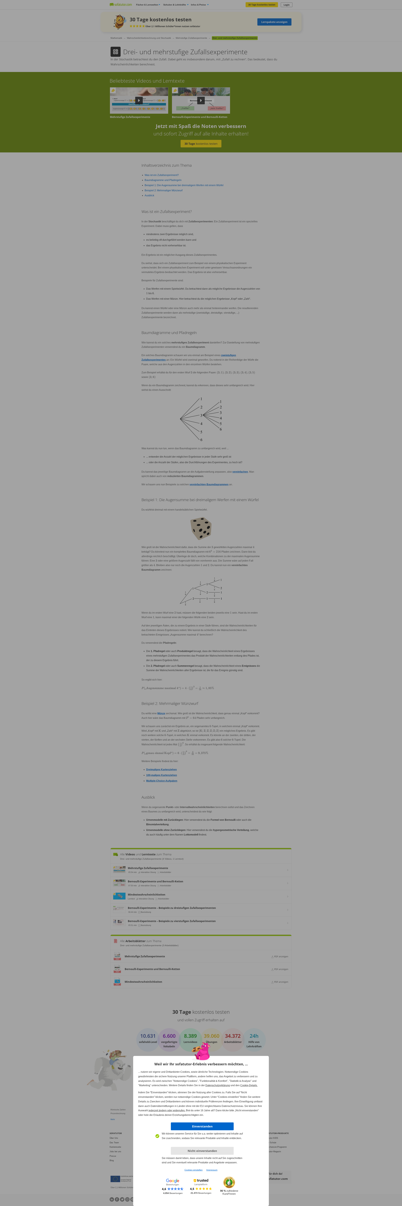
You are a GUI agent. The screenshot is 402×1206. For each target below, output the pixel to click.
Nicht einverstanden (202, 1151)
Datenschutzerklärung (217, 1085)
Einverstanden (202, 1126)
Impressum (211, 1170)
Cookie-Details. (249, 1085)
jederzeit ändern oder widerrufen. (167, 1110)
